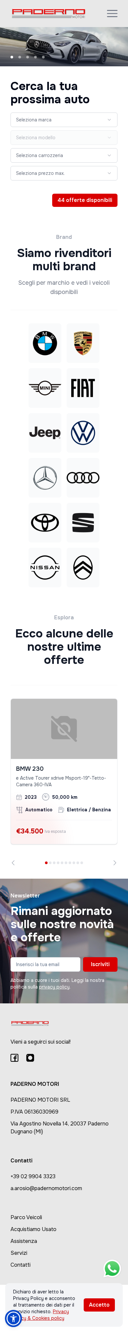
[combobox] (64, 120)
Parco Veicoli (26, 1217)
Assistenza (24, 1241)
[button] (13, 1318)
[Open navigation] (112, 13)
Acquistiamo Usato (33, 1229)
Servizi (19, 1253)
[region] (64, 781)
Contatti (21, 1264)
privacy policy (54, 987)
